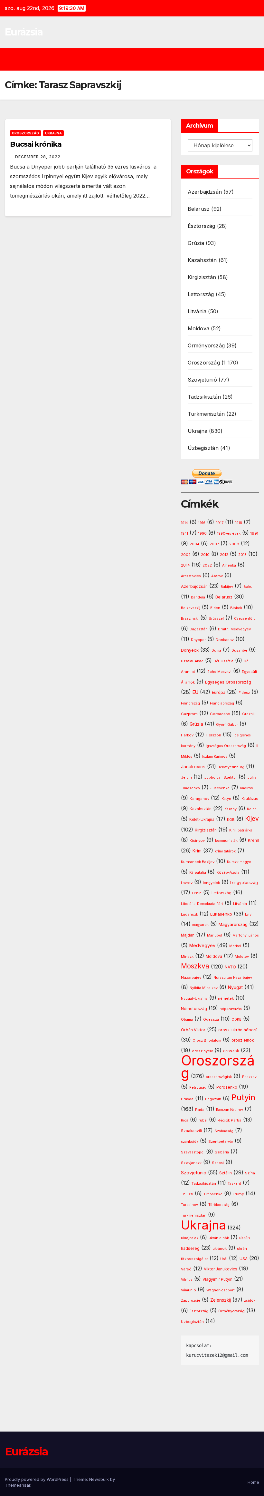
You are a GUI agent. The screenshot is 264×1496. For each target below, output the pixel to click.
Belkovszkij (190, 608)
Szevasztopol (192, 1152)
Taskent (234, 1183)
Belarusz (199, 209)
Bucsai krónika (35, 144)
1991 (254, 533)
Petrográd (197, 1087)
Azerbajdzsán (205, 192)
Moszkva (195, 966)
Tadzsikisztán (204, 396)
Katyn (226, 798)
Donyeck (190, 650)
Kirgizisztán (202, 277)
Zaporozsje (190, 1300)
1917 (219, 522)
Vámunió (188, 1290)
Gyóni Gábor (227, 725)
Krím (197, 850)
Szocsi (218, 1163)
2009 (186, 555)
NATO (230, 967)
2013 (242, 554)
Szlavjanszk (191, 1163)
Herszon (213, 735)
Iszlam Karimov (214, 756)
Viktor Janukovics (220, 1269)
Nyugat (235, 987)
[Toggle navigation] (137, 59)
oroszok (231, 1050)
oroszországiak (219, 1076)
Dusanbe (239, 650)
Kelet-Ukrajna (201, 819)
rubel (203, 1120)
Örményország (206, 345)
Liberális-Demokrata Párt (202, 904)
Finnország (190, 703)
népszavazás (231, 1009)
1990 (202, 533)
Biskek (236, 608)
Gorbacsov (220, 714)
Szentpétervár (220, 1141)
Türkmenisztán (206, 414)
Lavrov (187, 882)
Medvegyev (202, 945)
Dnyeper (198, 640)
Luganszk (189, 914)
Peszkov (249, 1077)
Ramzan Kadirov (229, 1110)
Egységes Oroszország (228, 682)
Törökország (219, 1205)
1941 (184, 533)
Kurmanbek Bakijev (197, 862)
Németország (194, 1008)
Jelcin (186, 777)
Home (253, 1482)
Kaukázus (249, 798)
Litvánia (197, 311)
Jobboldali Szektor (220, 777)
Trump (238, 1194)
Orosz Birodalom (207, 1040)
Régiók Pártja (229, 1120)
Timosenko (212, 1194)
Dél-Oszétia (223, 661)
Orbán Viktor (193, 1029)
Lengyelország (244, 882)
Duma (216, 650)
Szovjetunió (202, 379)
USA (244, 1258)
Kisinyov (197, 840)
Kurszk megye (239, 862)
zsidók (249, 1300)
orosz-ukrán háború (238, 1029)
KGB (231, 820)
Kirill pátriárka (240, 830)
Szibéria (222, 1152)
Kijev (252, 818)
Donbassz (225, 639)
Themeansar (17, 1485)
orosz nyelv (202, 1051)
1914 (184, 523)
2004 (194, 544)
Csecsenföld (245, 619)
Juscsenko (220, 788)
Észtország (201, 226)
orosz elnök (242, 1040)
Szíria (250, 1173)
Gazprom (189, 714)
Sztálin (225, 1173)
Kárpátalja (197, 872)
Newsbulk (99, 1479)
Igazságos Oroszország (226, 746)
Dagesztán (199, 629)
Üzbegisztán (203, 448)
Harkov (187, 735)
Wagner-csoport (220, 1290)
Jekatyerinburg (231, 767)
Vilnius (187, 1279)
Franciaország (222, 703)
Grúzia (196, 243)
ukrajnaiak (189, 1238)
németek (226, 998)
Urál (223, 1259)
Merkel (235, 946)
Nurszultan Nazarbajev (232, 977)
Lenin (197, 893)
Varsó (186, 1269)
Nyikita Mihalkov (204, 988)
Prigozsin (213, 1099)
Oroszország (25, 133)
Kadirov (246, 788)
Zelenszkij (220, 1300)
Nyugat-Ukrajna (194, 998)
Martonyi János (245, 935)
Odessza (211, 1019)
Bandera (198, 597)
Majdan (187, 935)
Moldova (198, 328)
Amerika (229, 565)
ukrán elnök (219, 1238)
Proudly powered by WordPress (37, 1479)
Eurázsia (23, 32)
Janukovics (193, 767)
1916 (201, 523)
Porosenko (226, 1087)
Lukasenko (221, 914)
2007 (214, 544)
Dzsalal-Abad (192, 661)
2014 (185, 565)
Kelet (251, 809)
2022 (207, 565)
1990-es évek (228, 533)
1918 (238, 523)
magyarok (200, 925)
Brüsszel (216, 619)
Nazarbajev (191, 977)
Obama (187, 1019)
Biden (215, 608)
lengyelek (211, 882)
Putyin (243, 1097)
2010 (205, 554)
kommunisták (226, 841)
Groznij (248, 714)
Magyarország (233, 924)
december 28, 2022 (38, 156)
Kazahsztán (202, 260)
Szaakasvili (191, 1131)
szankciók (189, 1142)
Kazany (230, 809)
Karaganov (199, 798)
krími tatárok (225, 851)
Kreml (253, 840)
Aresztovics (191, 576)
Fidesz (244, 693)
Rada (199, 1109)
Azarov (217, 576)
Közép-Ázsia (228, 872)
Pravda (187, 1099)
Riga (184, 1120)
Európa (218, 692)
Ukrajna (53, 133)
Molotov (242, 956)
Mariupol (214, 935)
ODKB (236, 1019)
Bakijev (227, 587)
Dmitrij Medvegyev (234, 629)
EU (195, 692)
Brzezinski (190, 619)
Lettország (201, 294)
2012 (224, 555)
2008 (234, 544)
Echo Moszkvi (219, 672)
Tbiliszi (187, 1194)
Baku (247, 586)
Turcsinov (189, 1205)
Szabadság (223, 1131)
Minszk (187, 956)
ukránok (219, 1248)
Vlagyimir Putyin (217, 1279)
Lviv (248, 914)
